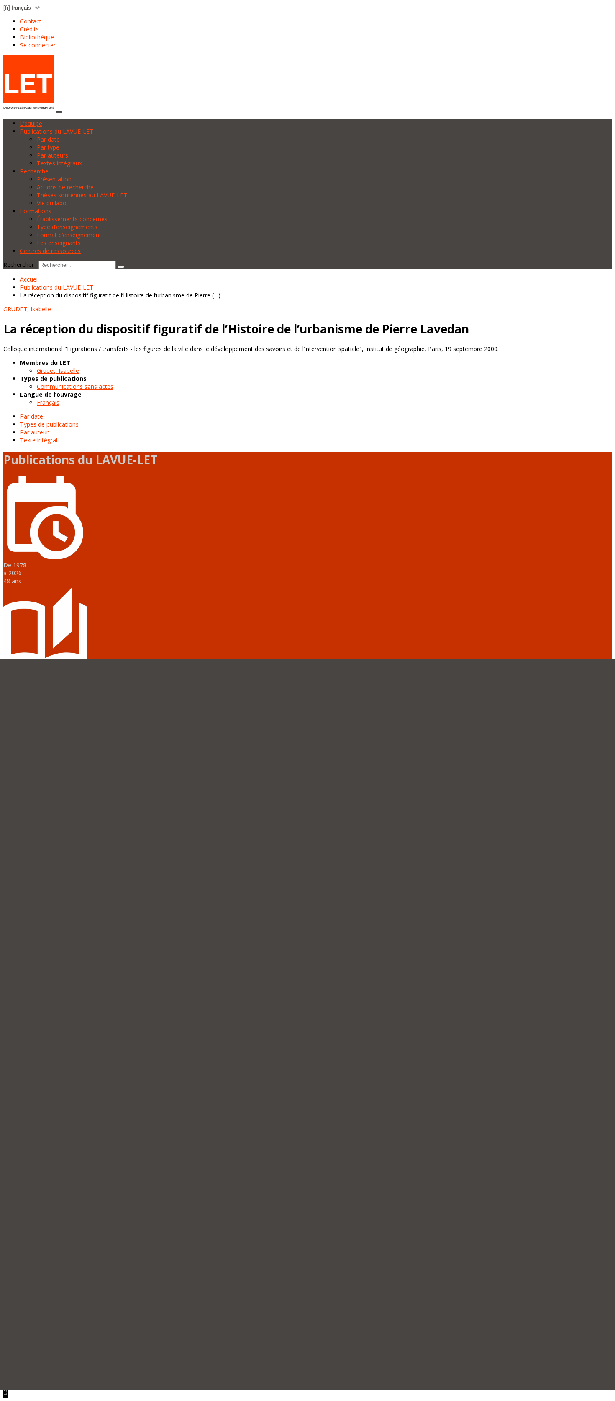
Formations (35, 211)
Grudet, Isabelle (58, 371)
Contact (30, 21)
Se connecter (38, 45)
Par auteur (34, 432)
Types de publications (49, 424)
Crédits (29, 29)
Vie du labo (52, 203)
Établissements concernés (72, 219)
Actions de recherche (65, 187)
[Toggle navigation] (59, 112)
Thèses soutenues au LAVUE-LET (82, 195)
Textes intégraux (59, 163)
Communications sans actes (75, 386)
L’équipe (31, 123)
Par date (48, 139)
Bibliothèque (37, 37)
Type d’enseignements (67, 227)
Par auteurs (52, 155)
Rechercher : (20, 265)
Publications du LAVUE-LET (56, 131)
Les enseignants (59, 243)
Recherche (34, 171)
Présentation (54, 179)
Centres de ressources (50, 251)
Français (48, 402)
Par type (48, 147)
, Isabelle (27, 309)
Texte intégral (38, 440)
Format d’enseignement (69, 235)
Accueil (29, 279)
